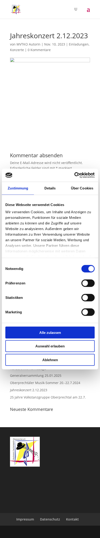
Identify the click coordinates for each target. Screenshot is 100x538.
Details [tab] (50, 188)
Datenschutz (50, 519)
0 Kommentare (39, 50)
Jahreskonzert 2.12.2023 (28, 390)
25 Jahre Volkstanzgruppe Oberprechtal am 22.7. (48, 397)
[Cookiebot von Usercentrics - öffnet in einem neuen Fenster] (74, 175)
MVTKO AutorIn (28, 44)
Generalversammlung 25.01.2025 (35, 375)
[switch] (88, 283)
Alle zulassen (50, 332)
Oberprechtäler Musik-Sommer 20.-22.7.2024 (45, 383)
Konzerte (17, 50)
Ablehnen (50, 360)
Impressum (25, 519)
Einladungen (79, 44)
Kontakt (72, 519)
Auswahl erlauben (50, 346)
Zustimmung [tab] (18, 188)
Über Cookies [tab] (82, 188)
